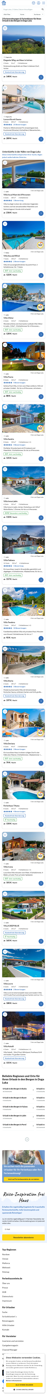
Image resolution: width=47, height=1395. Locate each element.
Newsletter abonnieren (23, 1237)
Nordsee (6, 1254)
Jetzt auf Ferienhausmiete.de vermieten (23, 1179)
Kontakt (5, 1329)
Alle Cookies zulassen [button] (24, 1385)
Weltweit (6, 1267)
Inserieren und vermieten (13, 1341)
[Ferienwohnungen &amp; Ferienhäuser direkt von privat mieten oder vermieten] (4, 3)
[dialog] (24, 1373)
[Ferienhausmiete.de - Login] (39, 3)
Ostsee (5, 1259)
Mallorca (6, 1263)
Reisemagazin (8, 1321)
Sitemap (5, 1272)
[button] (44, 3)
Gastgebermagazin (10, 1345)
